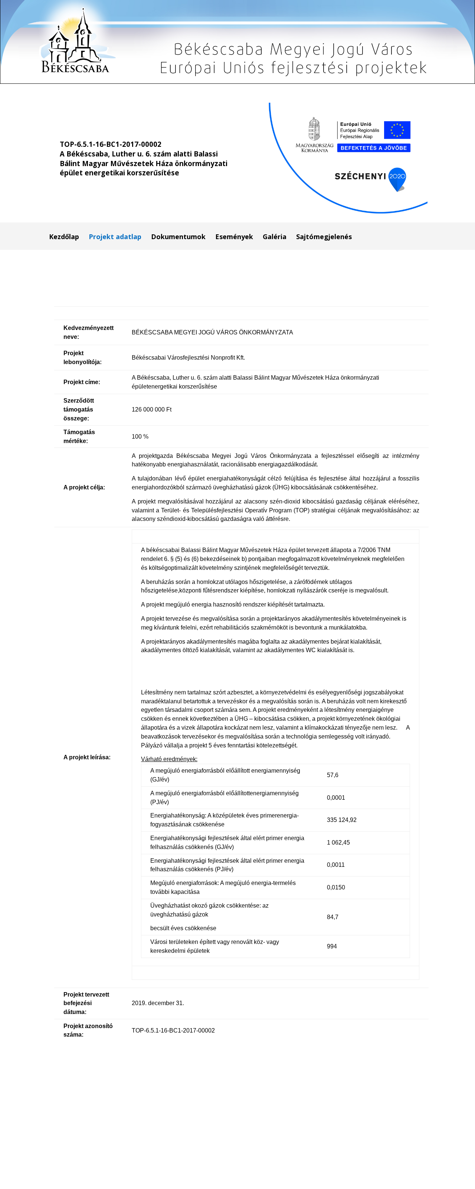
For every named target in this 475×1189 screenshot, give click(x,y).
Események (234, 237)
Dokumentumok (178, 237)
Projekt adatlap (115, 237)
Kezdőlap (64, 237)
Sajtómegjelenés (324, 237)
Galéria (274, 237)
